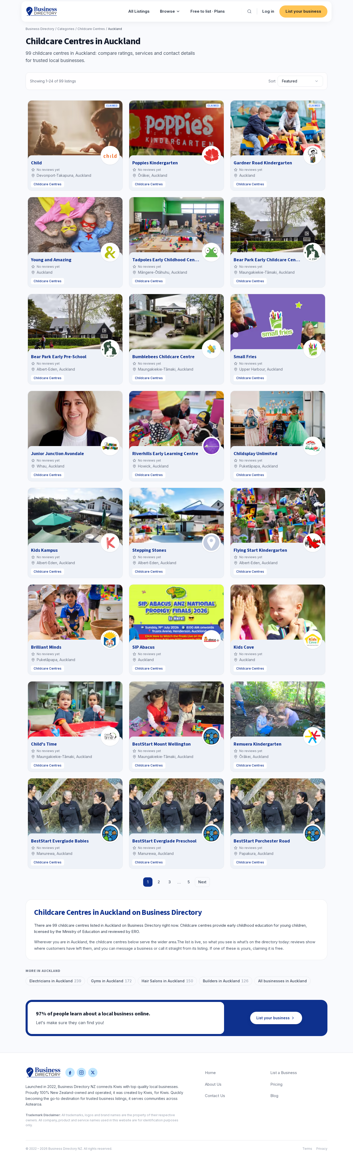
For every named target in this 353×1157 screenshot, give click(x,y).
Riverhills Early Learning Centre (165, 453)
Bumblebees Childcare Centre (163, 357)
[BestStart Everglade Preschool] (211, 833)
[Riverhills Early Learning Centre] (211, 446)
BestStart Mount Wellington (161, 744)
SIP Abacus (143, 647)
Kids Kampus (44, 550)
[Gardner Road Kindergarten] (312, 155)
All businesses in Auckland (282, 981)
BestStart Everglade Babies (60, 841)
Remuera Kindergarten (257, 744)
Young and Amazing (51, 260)
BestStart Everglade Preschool (164, 841)
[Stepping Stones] (211, 542)
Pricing (276, 1084)
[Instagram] (81, 1072)
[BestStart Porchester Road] (312, 833)
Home (210, 1072)
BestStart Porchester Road (262, 841)
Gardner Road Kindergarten (263, 163)
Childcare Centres (91, 29)
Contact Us (215, 1095)
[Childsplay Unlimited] (312, 446)
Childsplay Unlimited (255, 453)
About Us (213, 1084)
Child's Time (44, 744)
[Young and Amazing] (110, 252)
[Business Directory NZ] (43, 1072)
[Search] (249, 11)
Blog (274, 1095)
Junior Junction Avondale (57, 453)
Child (36, 163)
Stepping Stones (149, 550)
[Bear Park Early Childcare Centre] (312, 252)
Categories (65, 29)
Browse (167, 11)
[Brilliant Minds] (110, 639)
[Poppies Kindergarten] (211, 155)
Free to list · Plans (207, 11)
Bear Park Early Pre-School (58, 357)
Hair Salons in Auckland (167, 981)
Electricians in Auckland (55, 981)
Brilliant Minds (46, 647)
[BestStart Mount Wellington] (211, 736)
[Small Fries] (312, 349)
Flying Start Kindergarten (260, 550)
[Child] (110, 155)
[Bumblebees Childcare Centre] (211, 349)
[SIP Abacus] (211, 639)
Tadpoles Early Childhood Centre (166, 260)
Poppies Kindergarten (155, 163)
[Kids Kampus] (110, 542)
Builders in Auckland (225, 981)
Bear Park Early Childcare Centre (268, 260)
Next (202, 882)
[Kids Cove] (312, 639)
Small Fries (245, 357)
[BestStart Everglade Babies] (110, 833)
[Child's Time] (110, 736)
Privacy (321, 1149)
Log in (268, 11)
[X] (92, 1072)
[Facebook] (70, 1072)
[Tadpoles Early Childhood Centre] (211, 252)
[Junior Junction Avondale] (110, 446)
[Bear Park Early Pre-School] (110, 349)
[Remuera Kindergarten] (312, 736)
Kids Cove (244, 647)
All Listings (139, 11)
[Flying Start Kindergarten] (312, 542)
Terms (307, 1149)
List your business (303, 11)
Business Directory (40, 29)
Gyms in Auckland (111, 981)
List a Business (283, 1072)
